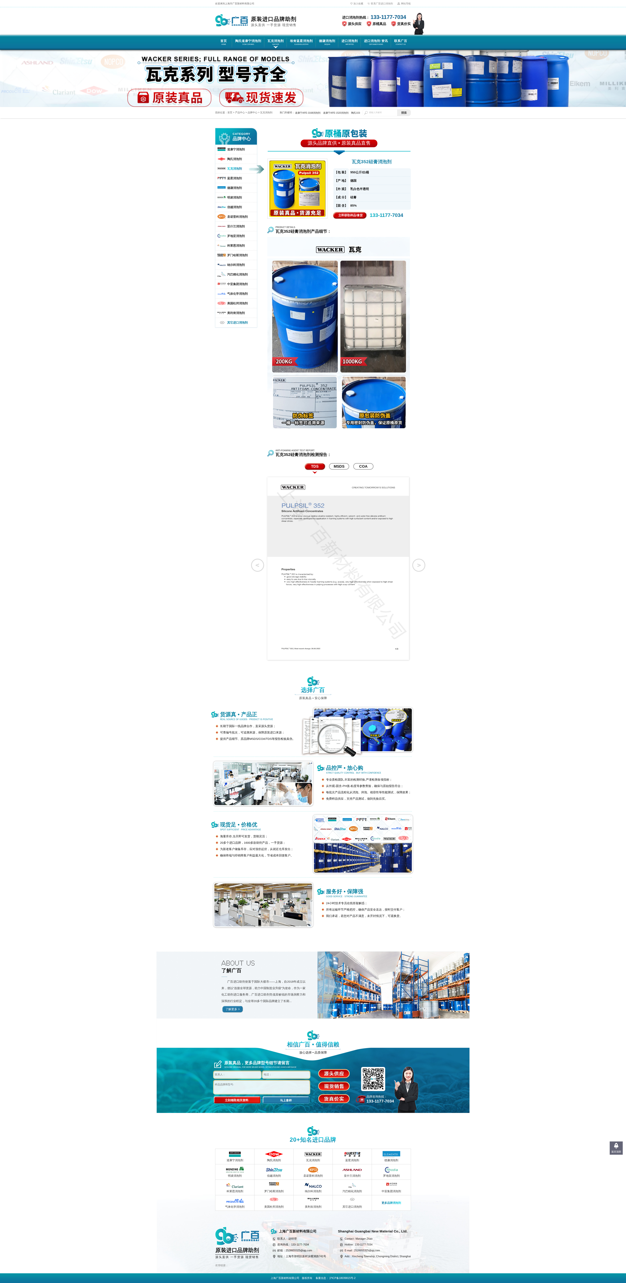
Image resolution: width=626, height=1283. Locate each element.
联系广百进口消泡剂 (382, 3)
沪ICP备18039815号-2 (342, 1278)
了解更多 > (232, 1009)
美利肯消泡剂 (313, 1206)
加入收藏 (358, 3)
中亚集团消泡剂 (391, 1191)
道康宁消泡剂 (235, 1160)
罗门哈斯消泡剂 (274, 1191)
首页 (229, 112)
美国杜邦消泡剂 (274, 1206)
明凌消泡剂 (235, 1175)
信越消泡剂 (274, 1175)
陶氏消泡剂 (274, 1160)
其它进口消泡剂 (352, 1206)
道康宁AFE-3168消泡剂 (307, 112)
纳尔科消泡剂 (313, 1191)
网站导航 (406, 3)
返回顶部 (616, 1151)
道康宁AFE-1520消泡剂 (336, 112)
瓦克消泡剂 (266, 112)
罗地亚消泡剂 (391, 1175)
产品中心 (240, 112)
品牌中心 (252, 112)
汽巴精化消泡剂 (352, 1191)
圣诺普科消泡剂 (313, 1175)
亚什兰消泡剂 (352, 1175)
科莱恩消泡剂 (235, 1191)
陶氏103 (355, 112)
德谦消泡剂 (391, 1160)
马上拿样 (286, 1100)
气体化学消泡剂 (235, 1206)
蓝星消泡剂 (352, 1160)
